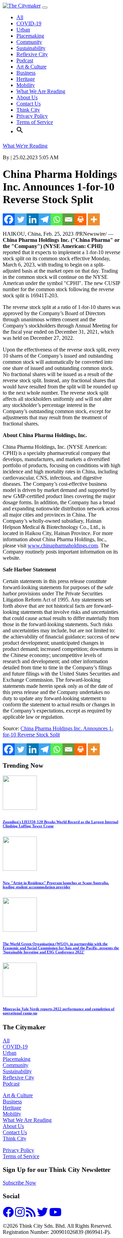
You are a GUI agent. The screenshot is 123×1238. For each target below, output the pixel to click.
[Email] (68, 219)
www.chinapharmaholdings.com (63, 545)
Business (26, 73)
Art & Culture (31, 67)
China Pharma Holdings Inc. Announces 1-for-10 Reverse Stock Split (58, 732)
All (19, 17)
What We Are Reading (40, 91)
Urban (23, 30)
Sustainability (30, 48)
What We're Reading (25, 146)
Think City (28, 110)
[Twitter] (21, 219)
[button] (19, 131)
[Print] (80, 219)
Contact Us (28, 104)
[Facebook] (9, 219)
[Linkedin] (33, 219)
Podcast (24, 60)
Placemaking (30, 36)
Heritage (25, 79)
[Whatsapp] (57, 219)
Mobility (25, 85)
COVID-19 (28, 23)
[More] (93, 219)
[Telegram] (45, 219)
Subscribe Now (19, 1183)
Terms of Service (34, 122)
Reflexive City (32, 54)
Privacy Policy (32, 116)
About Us (27, 97)
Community (29, 42)
